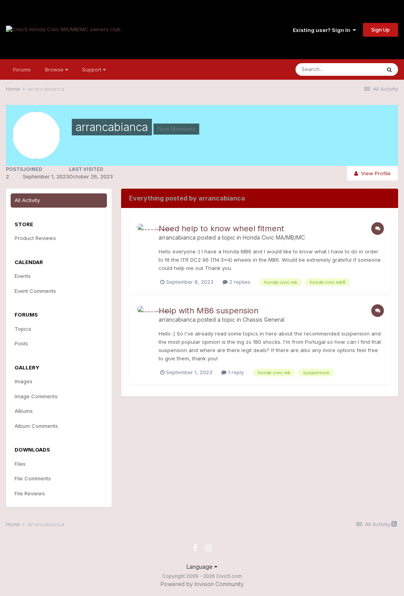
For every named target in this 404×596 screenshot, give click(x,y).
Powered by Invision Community (202, 584)
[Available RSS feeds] (394, 524)
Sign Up (380, 29)
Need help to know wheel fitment (221, 228)
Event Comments (35, 291)
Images (23, 381)
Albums (24, 411)
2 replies (239, 282)
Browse (55, 69)
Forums (22, 69)
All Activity (27, 200)
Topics (23, 329)
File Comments (33, 478)
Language (200, 566)
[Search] (389, 69)
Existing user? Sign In (323, 30)
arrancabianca (177, 237)
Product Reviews (35, 238)
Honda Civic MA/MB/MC (274, 237)
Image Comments (36, 396)
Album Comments (36, 426)
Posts (21, 343)
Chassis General (263, 319)
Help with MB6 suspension (208, 310)
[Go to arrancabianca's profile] (145, 232)
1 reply (235, 372)
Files (20, 464)
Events (23, 276)
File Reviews (30, 493)
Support (92, 69)
